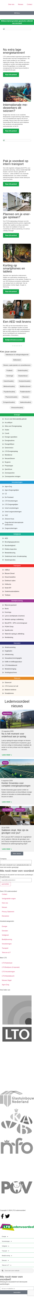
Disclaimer (5, 916)
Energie (17, 415)
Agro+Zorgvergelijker (12, 490)
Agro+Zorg (8, 486)
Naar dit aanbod (11, 74)
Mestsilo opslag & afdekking (14, 619)
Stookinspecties (10, 560)
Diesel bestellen (10, 577)
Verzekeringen (17, 482)
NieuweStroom (10, 458)
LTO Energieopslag (11, 451)
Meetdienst (8, 455)
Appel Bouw (7, 713)
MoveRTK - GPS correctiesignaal (16, 623)
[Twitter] (7, 1216)
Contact (29, 4)
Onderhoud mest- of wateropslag (16, 556)
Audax (7, 430)
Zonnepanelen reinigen (12, 476)
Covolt (7, 433)
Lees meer (6, 755)
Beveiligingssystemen (12, 542)
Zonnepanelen (10, 473)
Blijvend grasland (10, 605)
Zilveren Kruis (9, 519)
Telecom (17, 678)
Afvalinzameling (10, 647)
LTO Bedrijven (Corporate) (11, 967)
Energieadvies (9, 440)
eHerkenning (9, 654)
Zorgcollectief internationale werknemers (14, 524)
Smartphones (9, 693)
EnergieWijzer (9, 444)
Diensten (17, 643)
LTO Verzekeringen (11, 501)
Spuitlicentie (9, 630)
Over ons (11, 4)
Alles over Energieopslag (13, 426)
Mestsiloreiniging (10, 669)
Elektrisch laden (10, 580)
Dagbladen (8, 651)
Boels (7, 608)
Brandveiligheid (10, 545)
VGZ (6, 515)
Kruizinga (8, 612)
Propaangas (9, 465)
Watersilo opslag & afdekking (14, 634)
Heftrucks (8, 584)
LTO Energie (20, 810)
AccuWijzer (8, 422)
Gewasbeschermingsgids (13, 658)
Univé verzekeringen (12, 508)
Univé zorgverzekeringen (13, 511)
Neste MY (8, 588)
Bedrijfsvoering (17, 601)
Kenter (5, 763)
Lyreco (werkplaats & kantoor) (15, 616)
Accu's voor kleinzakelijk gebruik (16, 419)
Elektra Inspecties (11, 549)
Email (4, 877)
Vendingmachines (11, 672)
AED (6, 538)
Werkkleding (9, 637)
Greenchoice (9, 448)
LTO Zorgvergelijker (11, 504)
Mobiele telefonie (10, 690)
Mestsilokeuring (10, 553)
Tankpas (7, 595)
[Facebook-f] (2, 1216)
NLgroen (8, 462)
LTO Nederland (7, 963)
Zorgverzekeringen (11, 528)
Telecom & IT (6, 952)
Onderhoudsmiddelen (12, 591)
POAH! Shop (9, 626)
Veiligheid (17, 534)
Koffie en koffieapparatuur (13, 662)
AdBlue (7, 570)
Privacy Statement (8, 911)
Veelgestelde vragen (9, 898)
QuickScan (8, 469)
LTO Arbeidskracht (11, 665)
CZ (6, 493)
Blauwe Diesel (10, 573)
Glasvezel (8, 682)
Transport (17, 566)
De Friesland (9, 497)
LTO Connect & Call (11, 686)
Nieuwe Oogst (6, 980)
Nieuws (20, 4)
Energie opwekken (11, 437)
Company (3, 859)
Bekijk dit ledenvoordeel (14, 340)
